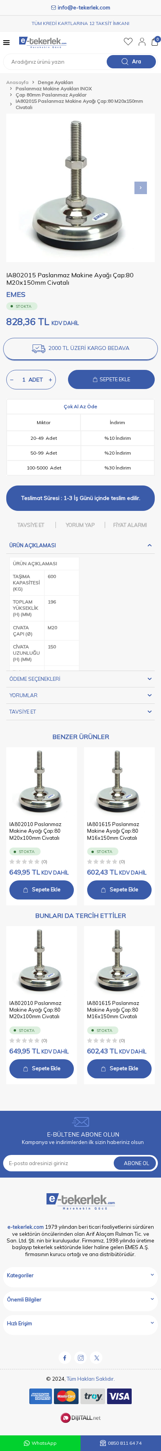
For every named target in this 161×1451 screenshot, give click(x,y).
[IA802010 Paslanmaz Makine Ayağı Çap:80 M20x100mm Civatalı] (41, 782)
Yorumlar (23, 695)
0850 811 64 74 (124, 1443)
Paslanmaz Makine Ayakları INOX (54, 88)
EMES (15, 294)
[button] (140, 188)
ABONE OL (136, 1163)
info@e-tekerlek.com (84, 7)
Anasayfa (17, 82)
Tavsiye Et (31, 525)
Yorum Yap (80, 525)
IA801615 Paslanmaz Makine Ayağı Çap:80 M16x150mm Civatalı (113, 831)
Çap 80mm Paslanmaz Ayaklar (51, 95)
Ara (136, 61)
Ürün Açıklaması (32, 545)
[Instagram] (80, 1357)
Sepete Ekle (46, 889)
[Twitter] (96, 1357)
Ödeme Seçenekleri (34, 679)
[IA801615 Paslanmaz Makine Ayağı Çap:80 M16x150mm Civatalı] (119, 782)
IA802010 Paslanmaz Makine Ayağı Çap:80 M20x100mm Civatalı (35, 831)
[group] (80, 188)
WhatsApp (44, 1443)
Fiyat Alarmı (130, 525)
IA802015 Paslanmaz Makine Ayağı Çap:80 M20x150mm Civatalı (79, 104)
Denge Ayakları (55, 82)
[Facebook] (65, 1357)
